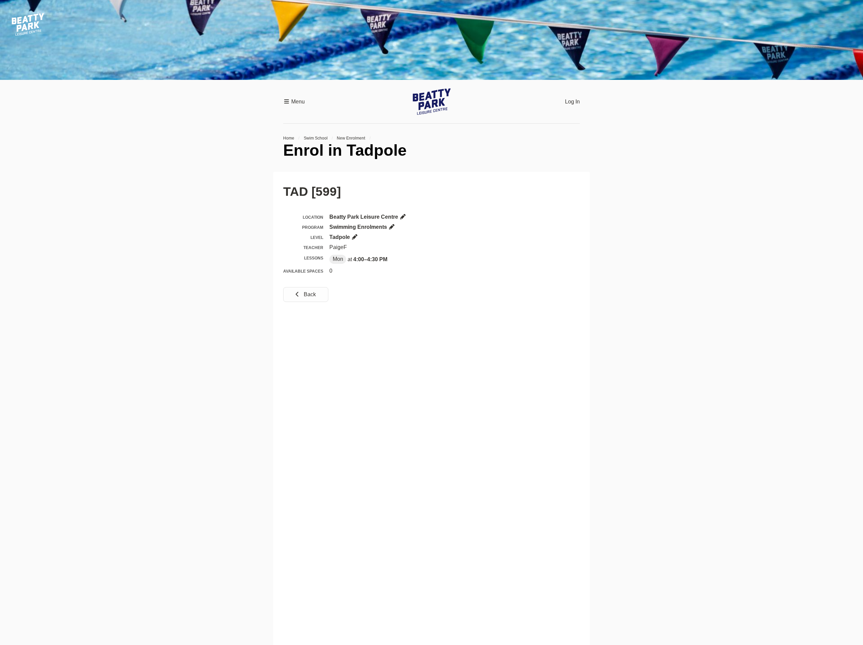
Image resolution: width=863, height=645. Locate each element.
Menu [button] (297, 101)
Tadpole (340, 237)
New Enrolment (351, 138)
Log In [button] (572, 101)
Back (309, 294)
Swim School (316, 138)
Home (288, 138)
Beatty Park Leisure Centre (364, 217)
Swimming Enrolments (358, 227)
